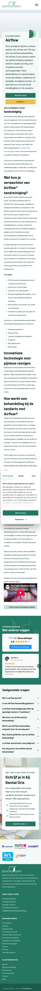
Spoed (4, 964)
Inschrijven (20, 95)
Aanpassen (19, 519)
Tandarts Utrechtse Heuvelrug (14, 911)
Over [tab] (34, 476)
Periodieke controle (10, 932)
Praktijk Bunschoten (10, 907)
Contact (20, 102)
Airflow (5, 946)
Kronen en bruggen (9, 943)
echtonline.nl (27, 988)
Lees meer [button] (9, 674)
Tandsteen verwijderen (11, 940)
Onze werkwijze (8, 973)
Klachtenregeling (9, 967)
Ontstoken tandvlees (10, 938)
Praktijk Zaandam (9, 902)
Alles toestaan (20, 513)
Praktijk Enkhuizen (9, 899)
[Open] (36, 5)
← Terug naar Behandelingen (20, 607)
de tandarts (23, 148)
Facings (5, 949)
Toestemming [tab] (8, 476)
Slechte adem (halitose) (11, 935)
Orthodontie (7, 923)
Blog (4, 979)
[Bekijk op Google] (7, 659)
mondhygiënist (10, 151)
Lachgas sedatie (8, 952)
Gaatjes (5, 926)
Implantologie (7, 929)
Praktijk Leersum (9, 904)
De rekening (6, 970)
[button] (2, 666)
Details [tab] (21, 476)
